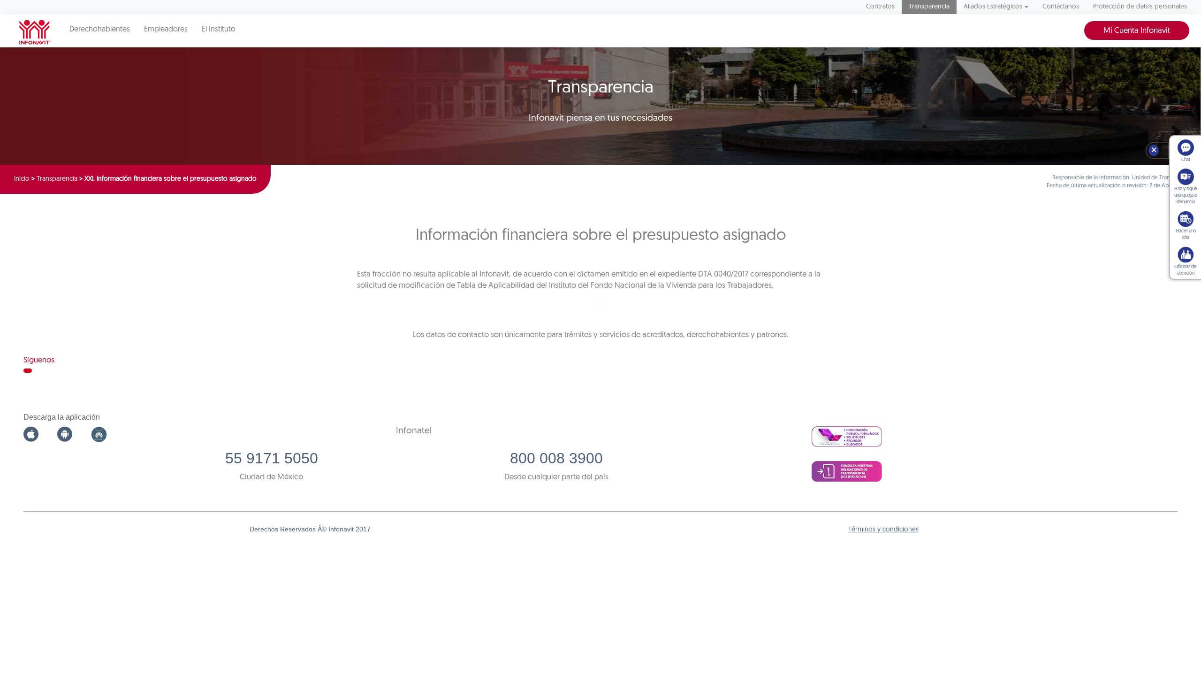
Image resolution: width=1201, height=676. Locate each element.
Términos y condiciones (883, 529)
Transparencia (929, 6)
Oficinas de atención (1185, 270)
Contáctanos (1060, 6)
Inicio (22, 179)
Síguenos (38, 360)
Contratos (880, 6)
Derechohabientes (99, 29)
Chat (1185, 160)
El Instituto (219, 29)
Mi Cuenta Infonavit (1136, 31)
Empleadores (166, 29)
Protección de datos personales (1140, 6)
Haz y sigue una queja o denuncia (1185, 195)
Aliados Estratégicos (993, 6)
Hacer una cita (1186, 234)
